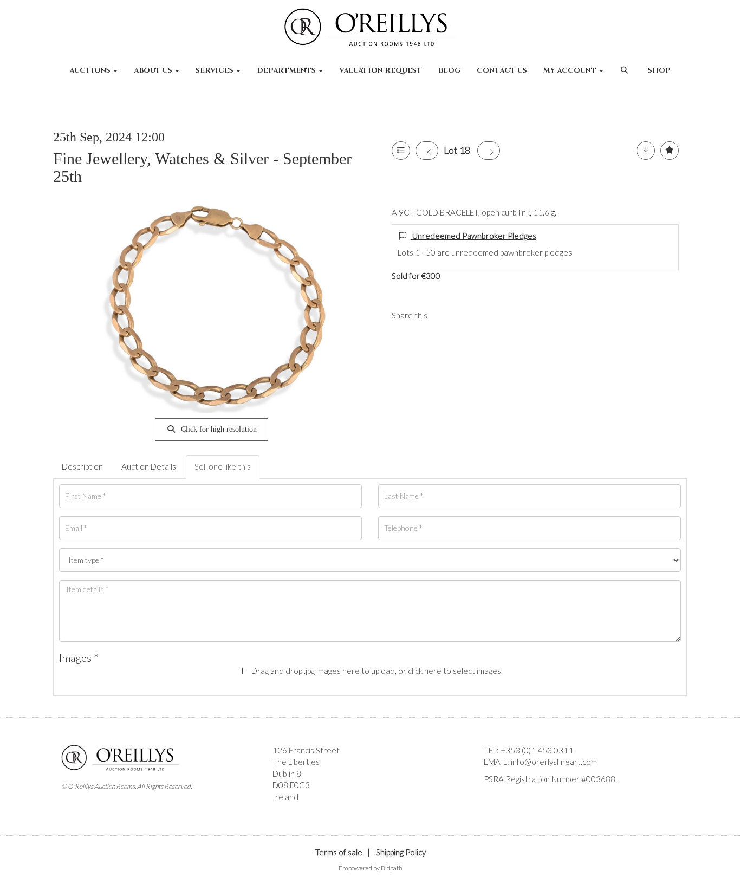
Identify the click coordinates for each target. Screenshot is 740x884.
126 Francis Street (306, 750)
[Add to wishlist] (669, 150)
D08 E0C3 (291, 785)
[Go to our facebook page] (494, 797)
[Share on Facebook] (444, 315)
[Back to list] (401, 150)
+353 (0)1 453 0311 (537, 750)
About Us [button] (154, 70)
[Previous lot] (427, 150)
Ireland (285, 797)
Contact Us (502, 70)
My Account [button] (570, 70)
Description (82, 466)
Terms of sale (338, 852)
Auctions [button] (90, 70)
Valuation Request (380, 70)
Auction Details (148, 466)
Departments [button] (287, 70)
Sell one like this (222, 466)
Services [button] (215, 70)
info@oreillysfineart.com (554, 761)
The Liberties (296, 761)
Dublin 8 (286, 773)
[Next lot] (488, 150)
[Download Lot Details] (646, 150)
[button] (625, 76)
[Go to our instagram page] (467, 315)
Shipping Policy (401, 852)
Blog (449, 70)
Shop (659, 70)
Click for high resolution (218, 429)
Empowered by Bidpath (371, 868)
